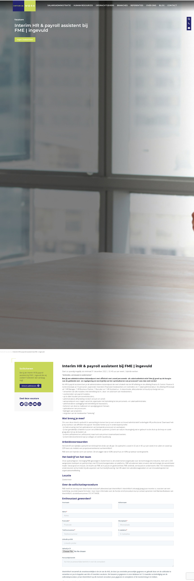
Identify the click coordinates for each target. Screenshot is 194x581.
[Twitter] (22, 404)
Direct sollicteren (29, 386)
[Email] (35, 404)
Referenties (137, 5)
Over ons (151, 5)
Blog (161, 5)
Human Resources (83, 5)
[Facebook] (26, 404)
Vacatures (8, 352)
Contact (172, 5)
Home (2, 352)
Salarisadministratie (59, 5)
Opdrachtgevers (105, 5)
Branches (122, 5)
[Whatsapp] (39, 404)
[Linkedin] (30, 404)
